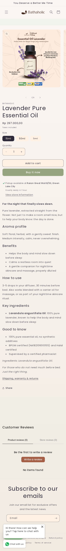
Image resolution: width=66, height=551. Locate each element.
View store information (19, 194)
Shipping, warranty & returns (20, 378)
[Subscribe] (55, 518)
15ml (8, 138)
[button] (6, 12)
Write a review (33, 459)
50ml (22, 138)
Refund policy (55, 538)
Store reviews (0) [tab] (48, 440)
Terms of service (43, 542)
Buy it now (33, 172)
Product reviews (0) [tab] (18, 440)
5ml (37, 139)
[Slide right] (40, 97)
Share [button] (9, 388)
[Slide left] (25, 97)
